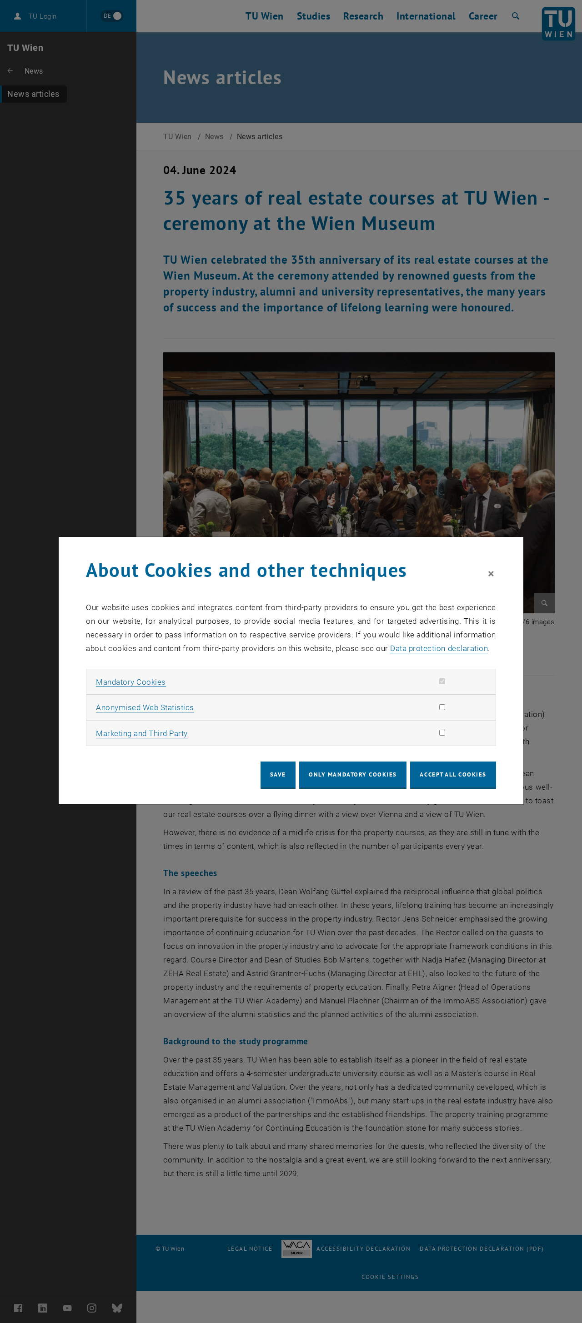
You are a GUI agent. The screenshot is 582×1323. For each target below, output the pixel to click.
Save (278, 774)
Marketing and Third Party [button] (142, 733)
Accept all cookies (453, 774)
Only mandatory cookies (353, 774)
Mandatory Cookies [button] (131, 682)
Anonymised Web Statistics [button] (145, 707)
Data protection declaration (439, 648)
